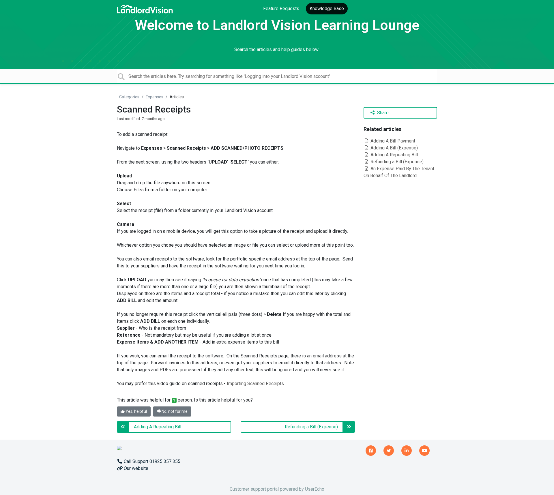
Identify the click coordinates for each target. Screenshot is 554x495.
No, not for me (174, 411)
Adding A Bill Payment (392, 141)
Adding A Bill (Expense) (393, 148)
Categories (129, 97)
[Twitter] (388, 449)
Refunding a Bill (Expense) (396, 161)
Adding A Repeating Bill (393, 155)
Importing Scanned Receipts (255, 383)
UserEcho (314, 489)
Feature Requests (281, 8)
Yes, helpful (136, 411)
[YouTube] (424, 449)
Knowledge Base (327, 8)
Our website (135, 468)
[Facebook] (371, 449)
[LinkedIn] (406, 449)
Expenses (154, 97)
